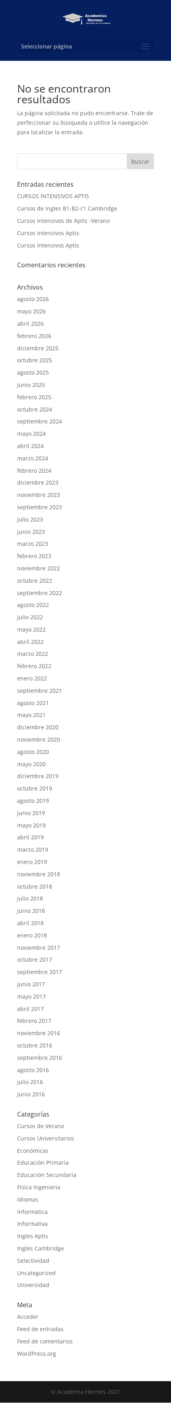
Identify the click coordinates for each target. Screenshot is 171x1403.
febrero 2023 (34, 556)
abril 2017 (30, 1009)
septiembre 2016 (39, 1057)
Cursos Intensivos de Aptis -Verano (63, 220)
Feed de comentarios (45, 1341)
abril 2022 (30, 641)
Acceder (28, 1316)
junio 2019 (31, 813)
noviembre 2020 (38, 739)
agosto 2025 (33, 372)
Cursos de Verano (40, 1126)
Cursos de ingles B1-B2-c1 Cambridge (67, 208)
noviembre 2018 (38, 874)
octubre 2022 (34, 580)
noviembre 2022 (38, 568)
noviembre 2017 (38, 947)
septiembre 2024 (39, 421)
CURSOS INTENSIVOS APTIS (53, 196)
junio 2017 (31, 984)
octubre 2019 (34, 788)
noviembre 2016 (38, 1033)
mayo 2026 (31, 311)
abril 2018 (30, 923)
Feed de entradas (40, 1329)
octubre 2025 (34, 360)
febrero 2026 (34, 336)
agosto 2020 (33, 752)
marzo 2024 (32, 458)
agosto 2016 (33, 1070)
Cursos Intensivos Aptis (48, 233)
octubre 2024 (34, 409)
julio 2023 (30, 519)
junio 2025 (31, 384)
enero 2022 (32, 678)
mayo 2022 (31, 629)
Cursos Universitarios (45, 1138)
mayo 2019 (31, 825)
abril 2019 (30, 837)
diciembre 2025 (37, 348)
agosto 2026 (33, 299)
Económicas (33, 1150)
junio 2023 (31, 531)
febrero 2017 (34, 1020)
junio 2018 (31, 910)
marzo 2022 (32, 653)
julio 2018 (30, 898)
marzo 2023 (32, 543)
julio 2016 (30, 1082)
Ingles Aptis (32, 1236)
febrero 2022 (34, 666)
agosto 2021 (33, 703)
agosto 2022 (33, 605)
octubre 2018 (34, 886)
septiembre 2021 (39, 690)
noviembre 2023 (38, 495)
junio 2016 (31, 1094)
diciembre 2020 (37, 727)
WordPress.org (36, 1353)
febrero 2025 (34, 397)
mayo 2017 (31, 996)
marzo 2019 (32, 849)
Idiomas (27, 1199)
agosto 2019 (33, 800)
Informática (32, 1212)
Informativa (32, 1223)
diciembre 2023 (37, 482)
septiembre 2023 (39, 507)
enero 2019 (32, 862)
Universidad (33, 1285)
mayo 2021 (31, 715)
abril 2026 (30, 323)
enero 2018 (32, 935)
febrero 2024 (34, 470)
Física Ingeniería (38, 1187)
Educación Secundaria (46, 1175)
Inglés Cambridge (40, 1248)
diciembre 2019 (37, 776)
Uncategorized (36, 1273)
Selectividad (33, 1260)
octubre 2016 (34, 1045)
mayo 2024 (31, 433)
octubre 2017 (34, 959)
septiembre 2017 (39, 972)
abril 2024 (30, 446)
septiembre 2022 (39, 593)
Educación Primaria (43, 1162)
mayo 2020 (31, 764)
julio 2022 (30, 617)
